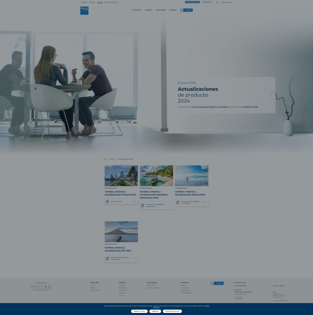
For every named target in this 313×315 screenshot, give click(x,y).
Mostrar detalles (172, 311)
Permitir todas (139, 311)
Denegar (155, 311)
